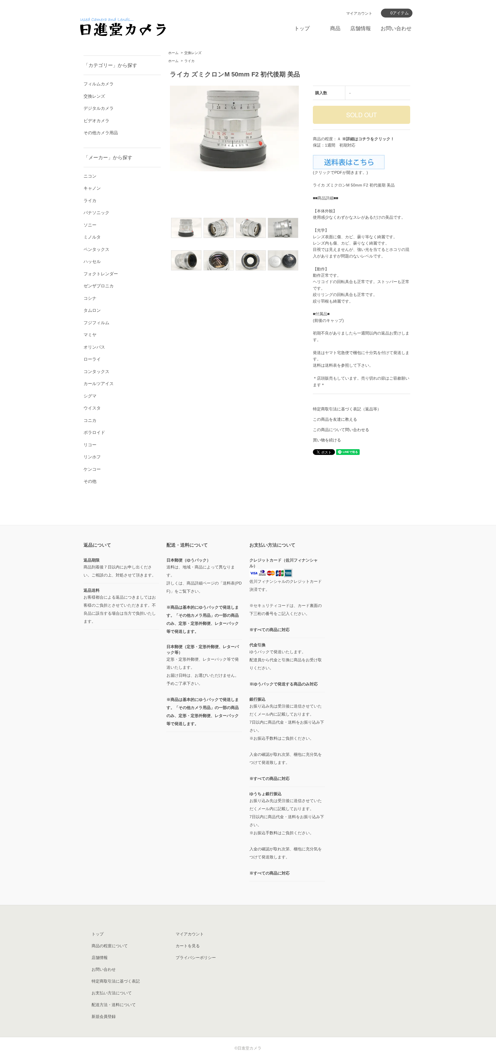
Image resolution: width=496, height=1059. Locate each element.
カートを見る (188, 945)
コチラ (364, 139)
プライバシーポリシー (196, 957)
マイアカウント (359, 13)
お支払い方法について (112, 993)
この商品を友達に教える (335, 419)
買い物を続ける (327, 440)
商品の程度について (110, 945)
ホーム (173, 53)
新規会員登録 (104, 1016)
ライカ (189, 61)
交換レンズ (193, 53)
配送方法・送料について (114, 1004)
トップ (302, 28)
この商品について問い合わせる (341, 429)
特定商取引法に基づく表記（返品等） (347, 409)
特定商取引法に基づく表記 (116, 981)
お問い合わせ (396, 28)
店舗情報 (360, 28)
